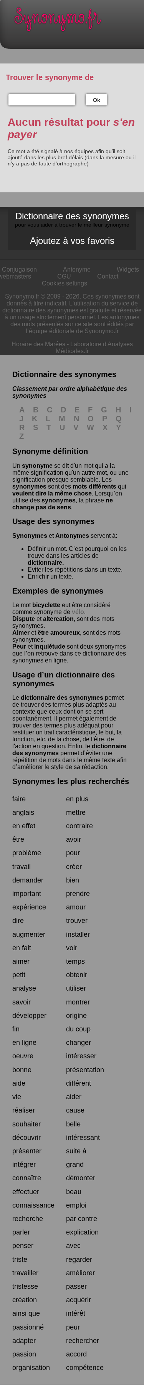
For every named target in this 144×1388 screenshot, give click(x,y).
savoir (21, 1002)
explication (82, 1232)
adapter (24, 1341)
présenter (26, 1151)
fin (16, 1029)
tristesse (25, 1286)
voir (71, 948)
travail (21, 867)
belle (73, 1124)
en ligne (24, 1042)
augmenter (28, 934)
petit (18, 975)
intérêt (75, 1313)
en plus (77, 799)
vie (16, 1097)
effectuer (25, 1192)
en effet (23, 826)
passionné (28, 1327)
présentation (85, 1070)
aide (18, 1083)
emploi (76, 1205)
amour (76, 907)
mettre (76, 812)
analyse (24, 988)
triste (19, 1259)
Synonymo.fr (78, 21)
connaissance (33, 1205)
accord (76, 1354)
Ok (96, 100)
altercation (58, 619)
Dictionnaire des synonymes (72, 219)
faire (19, 799)
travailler (25, 1273)
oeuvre (22, 1056)
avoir (73, 839)
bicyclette (46, 605)
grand (75, 1164)
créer (74, 867)
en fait (21, 948)
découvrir (26, 1137)
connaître (26, 1178)
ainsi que (26, 1313)
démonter (80, 1178)
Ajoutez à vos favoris (72, 240)
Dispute (23, 619)
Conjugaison (19, 269)
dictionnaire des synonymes (62, 697)
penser (22, 1246)
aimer (21, 961)
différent (78, 1083)
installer (78, 934)
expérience (29, 907)
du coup (78, 1029)
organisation (31, 1367)
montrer (78, 1002)
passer (76, 1286)
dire (18, 920)
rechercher (82, 1341)
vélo (78, 612)
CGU (64, 276)
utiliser (76, 988)
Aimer (21, 632)
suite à (76, 1151)
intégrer (24, 1164)
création (24, 1300)
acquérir (78, 1300)
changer (78, 1042)
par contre (81, 1219)
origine (76, 1015)
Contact (107, 276)
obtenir (76, 975)
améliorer (80, 1273)
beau (73, 1192)
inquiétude (49, 646)
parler (21, 1232)
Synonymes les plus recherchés (70, 781)
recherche (27, 1219)
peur (73, 1327)
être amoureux (59, 632)
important (26, 894)
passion (24, 1354)
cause (75, 1110)
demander (27, 880)
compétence (85, 1367)
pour (73, 853)
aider (73, 1097)
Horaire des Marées (38, 344)
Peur (19, 646)
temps (75, 961)
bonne (21, 1070)
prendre (78, 894)
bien (72, 880)
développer (29, 1015)
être (18, 839)
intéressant (83, 1137)
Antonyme (77, 269)
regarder (79, 1259)
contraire (79, 826)
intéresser (81, 1056)
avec (73, 1246)
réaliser (23, 1110)
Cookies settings (64, 283)
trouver (77, 920)
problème (26, 853)
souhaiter (26, 1124)
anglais (23, 812)
